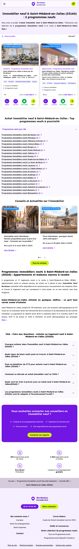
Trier (71, 36)
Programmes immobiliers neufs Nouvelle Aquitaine (37, 481)
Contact (15, 104)
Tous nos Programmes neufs (59, 534)
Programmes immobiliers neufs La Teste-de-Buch (23, 162)
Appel (7, 104)
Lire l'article (9, 250)
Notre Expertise (20, 527)
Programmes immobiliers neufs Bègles (19, 178)
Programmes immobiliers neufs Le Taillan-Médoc (23, 168)
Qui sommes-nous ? (19, 516)
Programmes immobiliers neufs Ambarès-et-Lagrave (25, 187)
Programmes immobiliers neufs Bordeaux (21, 135)
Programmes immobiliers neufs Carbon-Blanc (22, 144)
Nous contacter (49, 506)
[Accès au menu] (4, 4)
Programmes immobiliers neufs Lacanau (20, 165)
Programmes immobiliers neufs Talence (19, 153)
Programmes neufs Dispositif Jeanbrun (59, 538)
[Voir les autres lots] (36, 94)
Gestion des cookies (63, 545)
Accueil (11, 481)
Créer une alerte (9, 36)
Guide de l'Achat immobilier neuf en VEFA (59, 520)
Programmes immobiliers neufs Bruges (19, 147)
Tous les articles (39, 263)
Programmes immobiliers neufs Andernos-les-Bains (24, 159)
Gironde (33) (64, 481)
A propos (19, 520)
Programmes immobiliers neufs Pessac (19, 156)
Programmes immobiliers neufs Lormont (20, 184)
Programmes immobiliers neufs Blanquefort (21, 193)
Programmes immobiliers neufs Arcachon (20, 172)
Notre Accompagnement (20, 524)
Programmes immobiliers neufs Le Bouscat (21, 181)
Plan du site (12, 545)
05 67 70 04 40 (29, 506)
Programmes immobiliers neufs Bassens (19, 190)
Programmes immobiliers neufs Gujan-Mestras (22, 150)
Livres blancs (59, 516)
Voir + (33, 104)
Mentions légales (26, 545)
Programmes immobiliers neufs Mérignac (20, 138)
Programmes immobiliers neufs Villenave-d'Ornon (24, 141)
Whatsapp (24, 104)
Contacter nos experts (39, 435)
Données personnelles (44, 545)
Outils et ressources (59, 526)
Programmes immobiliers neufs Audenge (20, 175)
